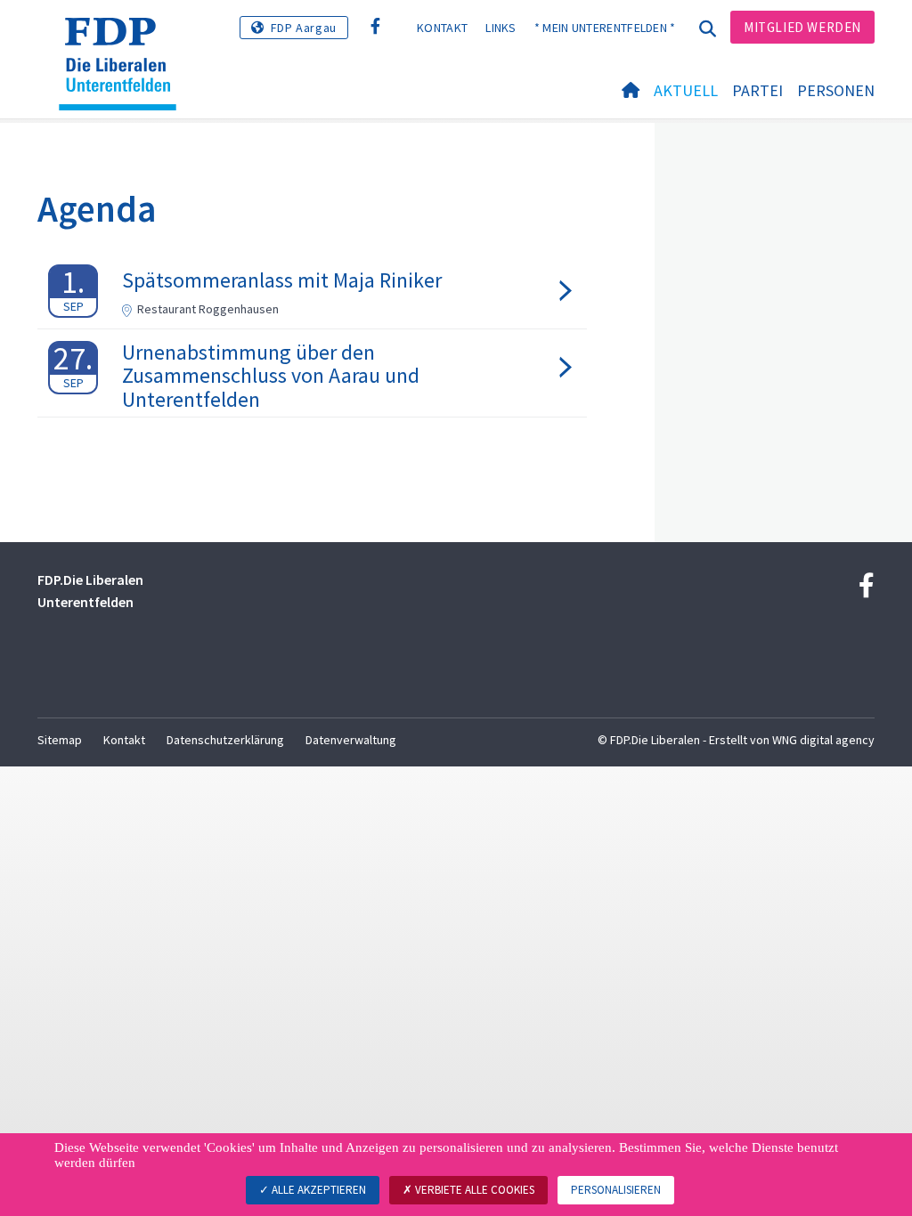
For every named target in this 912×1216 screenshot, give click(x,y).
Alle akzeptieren (317, 1189)
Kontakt (442, 28)
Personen (836, 90)
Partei (757, 90)
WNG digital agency (823, 740)
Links (501, 28)
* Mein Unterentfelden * (605, 28)
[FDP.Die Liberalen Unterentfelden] (124, 40)
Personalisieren (616, 1189)
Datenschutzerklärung (225, 740)
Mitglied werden (802, 27)
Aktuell (686, 90)
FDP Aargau (304, 28)
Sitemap (59, 740)
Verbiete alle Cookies (473, 1189)
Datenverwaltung (350, 740)
